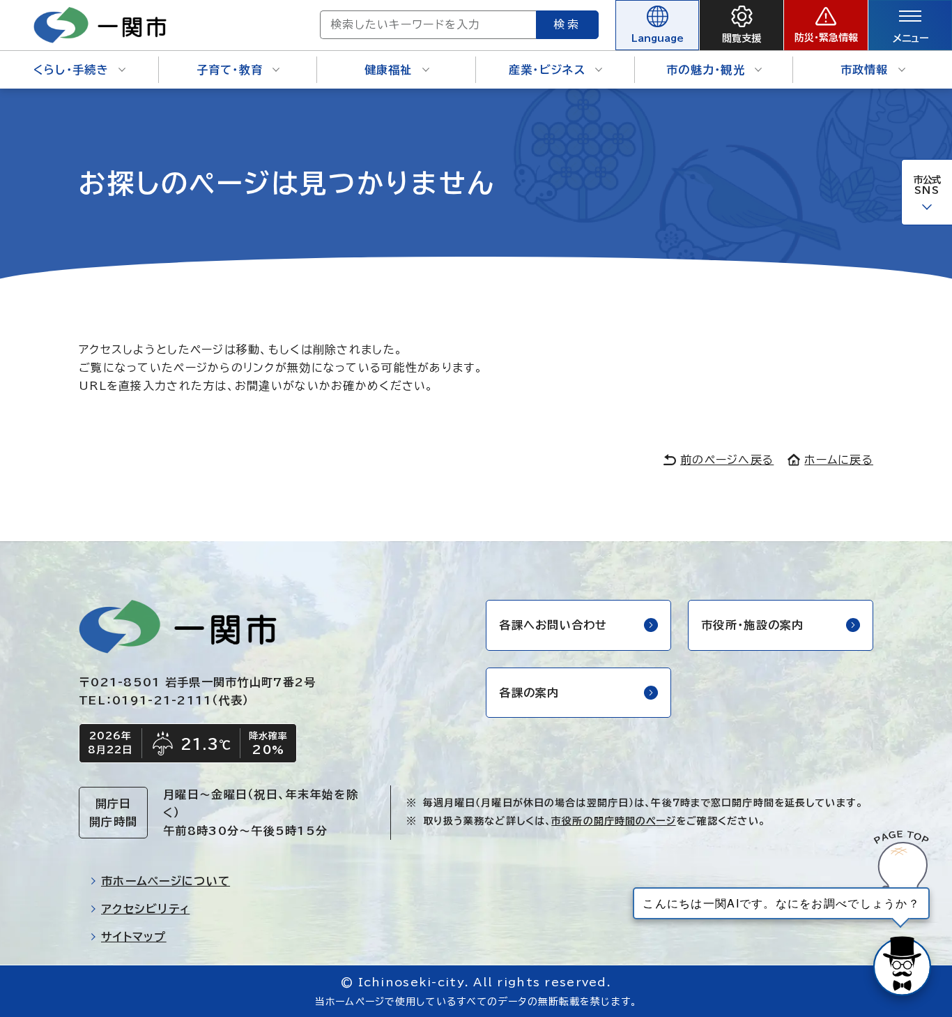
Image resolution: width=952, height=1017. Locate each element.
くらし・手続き (71, 69)
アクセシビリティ (145, 908)
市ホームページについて (165, 881)
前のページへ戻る (727, 459)
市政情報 (864, 69)
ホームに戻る (838, 459)
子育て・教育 (230, 69)
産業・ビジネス (547, 69)
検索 (567, 24)
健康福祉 (388, 69)
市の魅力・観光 (705, 69)
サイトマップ (134, 936)
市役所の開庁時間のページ (613, 821)
